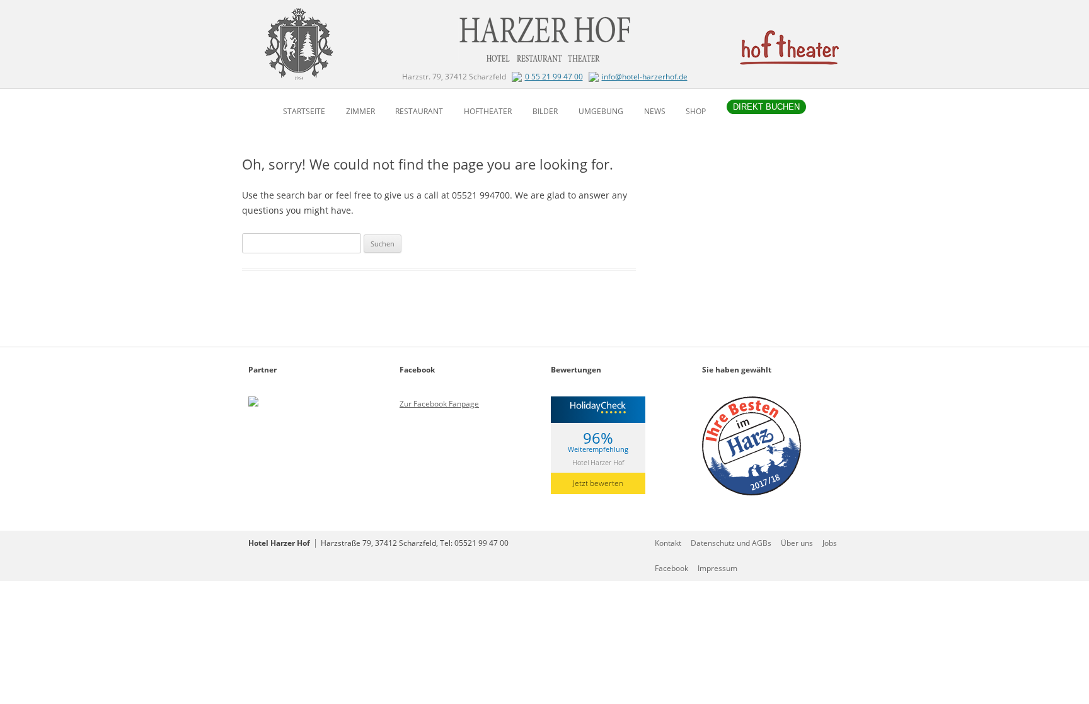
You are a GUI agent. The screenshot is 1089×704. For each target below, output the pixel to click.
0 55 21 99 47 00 (554, 76)
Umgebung (601, 111)
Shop (696, 111)
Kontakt (668, 543)
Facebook (671, 568)
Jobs (829, 543)
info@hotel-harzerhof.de (645, 76)
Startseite (304, 111)
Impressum (717, 568)
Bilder (545, 111)
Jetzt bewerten (598, 483)
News (655, 111)
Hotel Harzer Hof (598, 461)
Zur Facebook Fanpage (439, 403)
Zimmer (360, 111)
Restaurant (419, 111)
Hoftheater (488, 111)
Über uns (797, 543)
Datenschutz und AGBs (731, 543)
